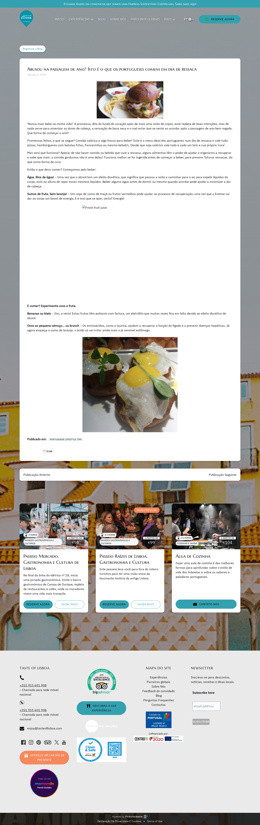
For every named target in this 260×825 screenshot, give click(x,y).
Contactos (159, 705)
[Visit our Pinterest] (38, 742)
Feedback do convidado (158, 691)
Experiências (158, 677)
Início (59, 19)
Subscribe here (203, 692)
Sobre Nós (118, 19)
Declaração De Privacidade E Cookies (119, 821)
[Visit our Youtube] (64, 742)
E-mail (49, 451)
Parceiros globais (145, 19)
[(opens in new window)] (101, 722)
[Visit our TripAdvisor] (47, 742)
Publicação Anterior (36, 475)
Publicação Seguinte (223, 475)
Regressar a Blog (32, 48)
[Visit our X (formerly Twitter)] (56, 742)
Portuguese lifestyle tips (66, 439)
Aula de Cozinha (193, 556)
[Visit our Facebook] (23, 742)
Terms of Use (155, 821)
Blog (102, 19)
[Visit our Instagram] (31, 742)
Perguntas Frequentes (158, 700)
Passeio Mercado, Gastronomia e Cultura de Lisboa (51, 562)
